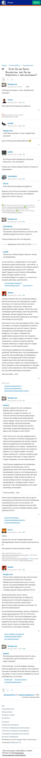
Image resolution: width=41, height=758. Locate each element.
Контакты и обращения (10, 737)
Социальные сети (8, 709)
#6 (24, 295)
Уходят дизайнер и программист (14, 634)
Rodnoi (10, 292)
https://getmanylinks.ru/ (9, 210)
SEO (3, 706)
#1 (24, 102)
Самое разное (28, 65)
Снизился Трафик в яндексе (12, 285)
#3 (24, 154)
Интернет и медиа (8, 715)
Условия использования (10, 725)
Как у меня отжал (28, 285)
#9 (24, 570)
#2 (24, 126)
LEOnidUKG (12, 176)
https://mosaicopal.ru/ (26, 560)
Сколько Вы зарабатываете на (13, 682)
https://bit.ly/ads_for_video (10, 116)
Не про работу (14, 65)
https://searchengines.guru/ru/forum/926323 (15, 558)
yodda (10, 152)
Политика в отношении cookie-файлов (15, 731)
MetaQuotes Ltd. (15, 742)
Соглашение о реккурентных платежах (15, 734)
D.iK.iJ (10, 530)
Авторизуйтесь (9, 695)
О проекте (5, 722)
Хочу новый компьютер (11, 639)
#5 (24, 222)
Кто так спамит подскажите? (13, 283)
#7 (24, 400)
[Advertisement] (20, 11)
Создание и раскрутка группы (13, 386)
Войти (36, 2)
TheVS (10, 100)
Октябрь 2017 (8, 679)
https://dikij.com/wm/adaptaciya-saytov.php (15, 555)
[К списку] (7, 69)
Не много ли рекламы (21, 679)
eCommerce (6, 718)
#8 (24, 532)
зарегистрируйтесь (26, 695)
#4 (24, 179)
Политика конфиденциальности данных (16, 728)
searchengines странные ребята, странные (17, 391)
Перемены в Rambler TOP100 (13, 636)
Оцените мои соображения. (12, 388)
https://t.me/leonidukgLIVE (16, 207)
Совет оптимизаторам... (11, 517)
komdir (10, 123)
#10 (24, 649)
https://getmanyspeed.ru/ (15, 212)
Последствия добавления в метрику (15, 520)
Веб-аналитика (7, 712)
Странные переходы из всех (12, 522)
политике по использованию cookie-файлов (14, 754)
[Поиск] (29, 3)
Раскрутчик (12, 84)
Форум (4, 65)
